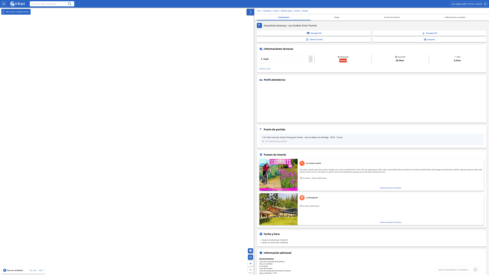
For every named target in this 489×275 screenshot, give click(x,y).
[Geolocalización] (250, 257)
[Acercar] (250, 263)
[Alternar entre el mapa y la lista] (250, 12)
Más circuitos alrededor (17, 12)
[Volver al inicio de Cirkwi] (17, 3)
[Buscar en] (69, 4)
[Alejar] (250, 269)
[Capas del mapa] (250, 250)
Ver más (33, 270)
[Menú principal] (3, 3)
